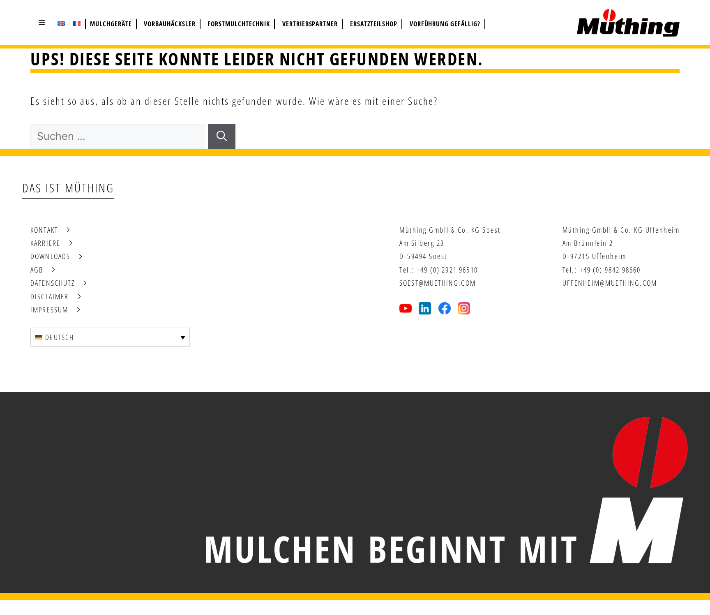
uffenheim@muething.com (609, 283)
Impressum (49, 309)
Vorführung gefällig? (445, 23)
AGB (36, 270)
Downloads (50, 256)
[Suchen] (221, 136)
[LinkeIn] (425, 308)
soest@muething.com (437, 283)
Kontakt (44, 230)
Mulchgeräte (111, 23)
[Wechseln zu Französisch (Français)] (77, 23)
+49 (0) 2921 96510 (447, 270)
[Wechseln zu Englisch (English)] (61, 23)
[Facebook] (444, 308)
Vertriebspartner (310, 23)
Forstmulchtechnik (238, 23)
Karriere (45, 243)
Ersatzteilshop (373, 23)
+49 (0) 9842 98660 (610, 270)
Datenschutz (52, 283)
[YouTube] (405, 308)
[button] (41, 22)
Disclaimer (49, 296)
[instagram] (464, 308)
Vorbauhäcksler (169, 23)
